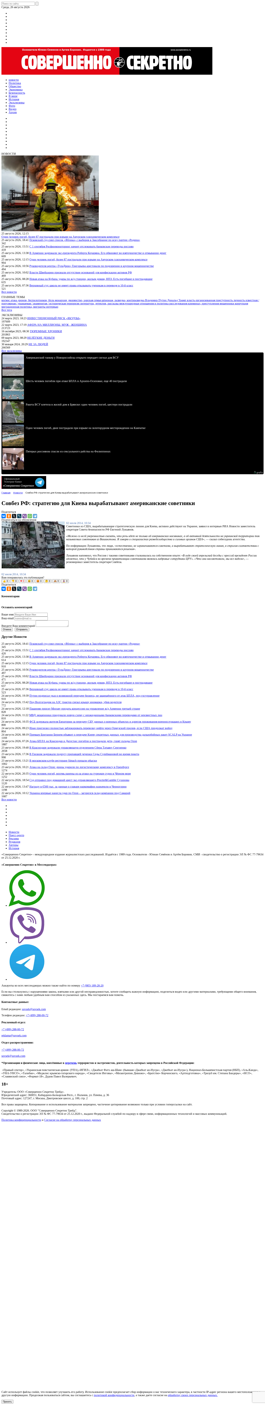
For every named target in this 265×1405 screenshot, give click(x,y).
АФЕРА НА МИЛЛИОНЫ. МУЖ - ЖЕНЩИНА (57, 324)
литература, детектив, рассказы (99, 303)
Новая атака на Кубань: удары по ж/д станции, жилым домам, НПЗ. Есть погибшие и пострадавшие (91, 278)
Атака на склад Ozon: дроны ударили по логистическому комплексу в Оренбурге (79, 767)
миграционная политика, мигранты (23, 306)
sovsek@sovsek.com (34, 1009)
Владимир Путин (156, 300)
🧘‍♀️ (64, 581)
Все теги (6, 310)
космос (6, 300)
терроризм (73, 303)
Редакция (14, 841)
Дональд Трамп (177, 300)
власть (191, 300)
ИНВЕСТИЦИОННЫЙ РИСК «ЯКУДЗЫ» (53, 318)
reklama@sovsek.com (13, 1035)
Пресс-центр (16, 835)
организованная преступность (214, 300)
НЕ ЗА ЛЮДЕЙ (38, 344)
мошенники (227, 303)
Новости (14, 832)
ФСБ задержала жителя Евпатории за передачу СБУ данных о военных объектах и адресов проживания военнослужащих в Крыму (110, 721)
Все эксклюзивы (11, 350)
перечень (71, 1062)
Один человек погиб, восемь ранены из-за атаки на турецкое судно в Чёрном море (80, 773)
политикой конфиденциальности (114, 1395)
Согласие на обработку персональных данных (72, 1119)
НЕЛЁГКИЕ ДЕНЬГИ (41, 337)
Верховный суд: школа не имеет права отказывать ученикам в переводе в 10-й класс (81, 285)
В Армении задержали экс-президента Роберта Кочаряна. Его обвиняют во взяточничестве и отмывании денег (97, 253)
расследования (178, 303)
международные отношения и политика (144, 303)
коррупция (241, 303)
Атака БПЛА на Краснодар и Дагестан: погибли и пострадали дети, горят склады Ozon (83, 741)
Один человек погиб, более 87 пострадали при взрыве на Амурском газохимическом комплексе (60, 236)
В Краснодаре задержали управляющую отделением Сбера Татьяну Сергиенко (77, 747)
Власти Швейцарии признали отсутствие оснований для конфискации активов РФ (80, 272)
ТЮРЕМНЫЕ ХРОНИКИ (46, 331)
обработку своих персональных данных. (193, 1395)
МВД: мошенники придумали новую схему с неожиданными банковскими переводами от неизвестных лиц (95, 715)
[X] (14, 516)
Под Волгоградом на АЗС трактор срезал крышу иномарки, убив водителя (75, 702)
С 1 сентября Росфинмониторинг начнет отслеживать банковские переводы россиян (81, 246)
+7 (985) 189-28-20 (92, 985)
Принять (7, 1401)
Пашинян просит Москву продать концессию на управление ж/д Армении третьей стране (84, 708)
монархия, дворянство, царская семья (78, 300)
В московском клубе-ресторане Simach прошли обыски (63, 760)
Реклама (14, 838)
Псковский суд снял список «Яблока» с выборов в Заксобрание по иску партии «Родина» (84, 240)
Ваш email (7, 618)
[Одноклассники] (9, 516)
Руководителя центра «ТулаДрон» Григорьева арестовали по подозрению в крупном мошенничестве (91, 266)
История (14, 848)
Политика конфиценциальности (21, 1119)
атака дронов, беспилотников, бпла (33, 300)
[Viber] (24, 516)
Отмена (7, 629)
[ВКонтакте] (3, 516)
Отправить (22, 629)
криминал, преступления (204, 303)
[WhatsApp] (30, 516)
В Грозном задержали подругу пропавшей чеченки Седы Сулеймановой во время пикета (84, 754)
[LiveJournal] (19, 516)
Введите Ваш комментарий (18, 625)
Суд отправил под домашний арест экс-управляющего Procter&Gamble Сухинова (79, 780)
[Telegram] (35, 516)
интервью (52, 306)
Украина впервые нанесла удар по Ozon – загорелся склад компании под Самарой (79, 793)
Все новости (9, 291)
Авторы (13, 845)
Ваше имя (7, 614)
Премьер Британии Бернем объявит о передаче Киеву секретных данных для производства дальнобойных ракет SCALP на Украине (110, 734)
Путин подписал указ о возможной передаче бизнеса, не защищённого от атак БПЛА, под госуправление (94, 695)
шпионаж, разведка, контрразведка (123, 300)
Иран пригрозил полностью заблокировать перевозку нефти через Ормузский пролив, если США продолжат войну (101, 728)
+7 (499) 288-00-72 (37, 1015)
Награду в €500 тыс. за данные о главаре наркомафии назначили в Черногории (78, 786)
